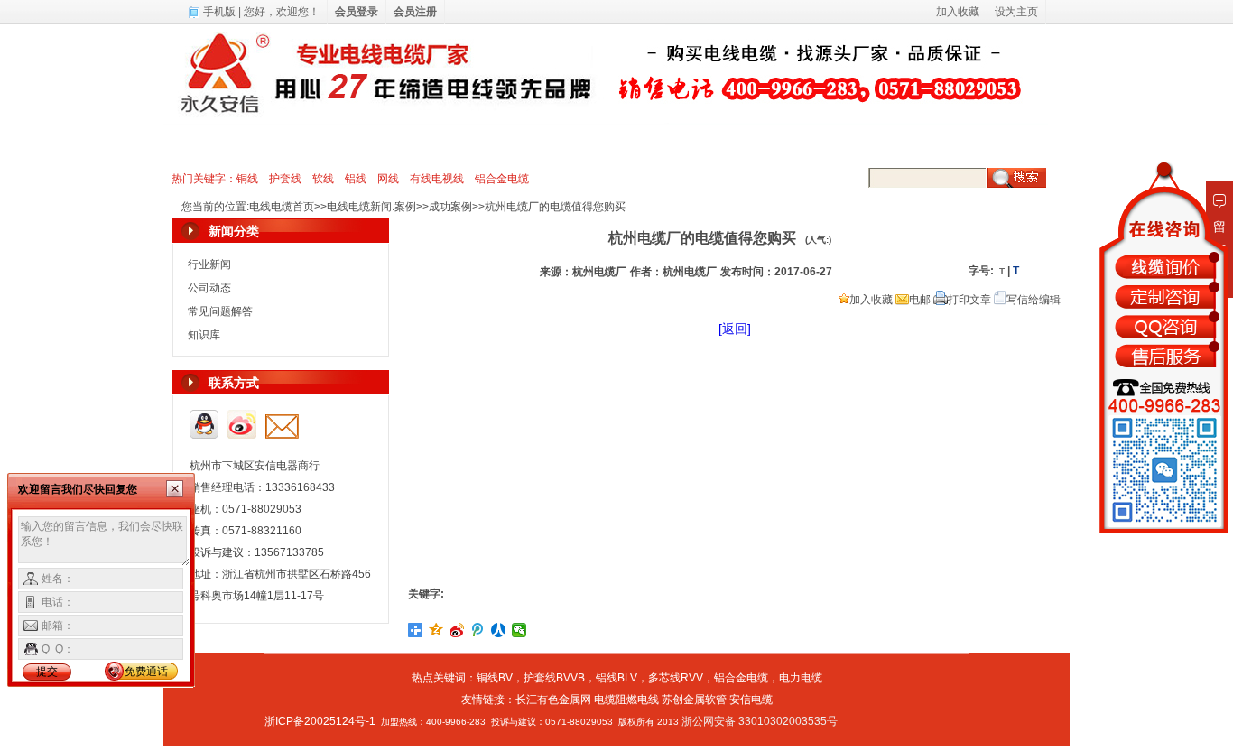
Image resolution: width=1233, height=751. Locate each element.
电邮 (920, 299)
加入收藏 (871, 299)
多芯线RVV (675, 678)
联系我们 (892, 143)
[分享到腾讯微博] (478, 630)
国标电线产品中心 (328, 143)
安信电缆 (751, 699)
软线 (323, 178)
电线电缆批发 (511, 143)
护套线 (285, 178)
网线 (388, 178)
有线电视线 (437, 178)
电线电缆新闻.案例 (720, 143)
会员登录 (356, 11)
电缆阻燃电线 (626, 699)
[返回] (734, 328)
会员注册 (415, 11)
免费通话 (146, 671)
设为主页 (1016, 11)
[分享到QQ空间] (436, 630)
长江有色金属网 (553, 699)
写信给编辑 (1033, 299)
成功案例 (450, 206)
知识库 (204, 335)
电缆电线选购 (608, 143)
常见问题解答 (220, 311)
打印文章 (969, 299)
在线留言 (964, 143)
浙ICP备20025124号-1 (319, 721)
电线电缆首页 (218, 143)
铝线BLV (616, 678)
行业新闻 (209, 264)
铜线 (247, 178)
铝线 (355, 178)
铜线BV (495, 678)
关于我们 (819, 143)
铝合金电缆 (502, 178)
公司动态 (209, 288)
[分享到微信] (519, 630)
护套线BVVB (554, 678)
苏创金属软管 (694, 699)
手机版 (219, 11)
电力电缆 (426, 143)
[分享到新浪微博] (457, 630)
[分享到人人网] (498, 630)
